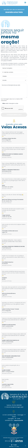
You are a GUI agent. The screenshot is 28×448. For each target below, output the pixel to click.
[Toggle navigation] (25, 2)
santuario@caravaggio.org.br (15, 407)
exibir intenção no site (10, 103)
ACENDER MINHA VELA (14, 115)
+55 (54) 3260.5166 (17, 405)
